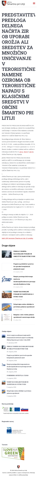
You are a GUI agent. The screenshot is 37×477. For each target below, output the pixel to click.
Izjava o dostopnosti (23, 472)
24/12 (21, 152)
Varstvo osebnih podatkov (9, 472)
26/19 (31, 152)
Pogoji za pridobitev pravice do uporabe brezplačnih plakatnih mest (23, 266)
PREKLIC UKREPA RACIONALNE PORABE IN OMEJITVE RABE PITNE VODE (24, 253)
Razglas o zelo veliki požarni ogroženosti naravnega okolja (24, 316)
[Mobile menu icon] (34, 3)
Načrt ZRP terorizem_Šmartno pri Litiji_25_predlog (17, 238)
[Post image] (7, 254)
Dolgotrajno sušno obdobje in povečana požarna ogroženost (23, 305)
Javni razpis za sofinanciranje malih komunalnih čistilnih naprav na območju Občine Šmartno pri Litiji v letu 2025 (20, 337)
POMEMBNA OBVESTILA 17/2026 (17, 375)
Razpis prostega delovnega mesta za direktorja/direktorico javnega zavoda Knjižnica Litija (24, 280)
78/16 (26, 152)
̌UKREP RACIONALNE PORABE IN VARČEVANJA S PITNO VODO (23, 294)
